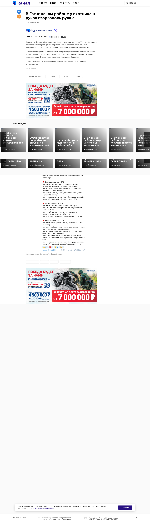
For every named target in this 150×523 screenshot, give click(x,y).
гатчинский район (35, 76)
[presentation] (3, 139)
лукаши (65, 76)
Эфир (76, 3)
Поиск (132, 3)
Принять (125, 507)
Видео (53, 3)
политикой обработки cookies (42, 509)
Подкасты (65, 3)
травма (52, 76)
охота (78, 76)
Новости (42, 3)
